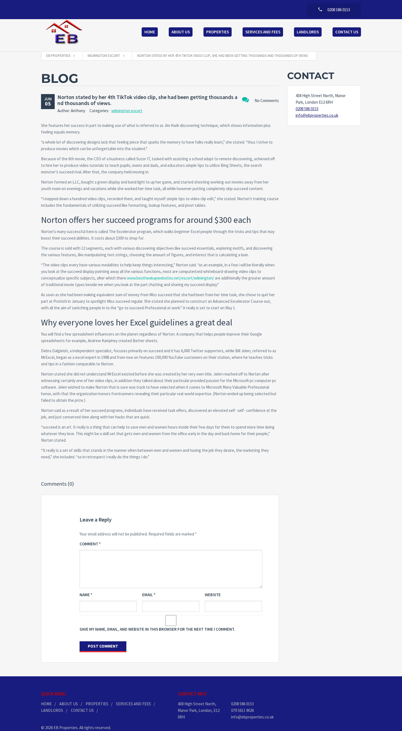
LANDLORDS (52, 710)
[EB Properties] (64, 32)
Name (86, 594)
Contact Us (346, 31)
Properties (217, 31)
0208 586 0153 (307, 108)
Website (213, 594)
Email (149, 594)
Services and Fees (262, 31)
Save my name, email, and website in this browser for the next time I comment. (157, 629)
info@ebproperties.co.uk (317, 115)
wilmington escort (126, 110)
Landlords (308, 31)
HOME (46, 703)
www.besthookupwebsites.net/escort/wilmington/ (170, 278)
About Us (180, 31)
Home (149, 31)
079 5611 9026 (242, 710)
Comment (90, 543)
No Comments (267, 100)
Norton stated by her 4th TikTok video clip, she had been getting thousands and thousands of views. (147, 100)
